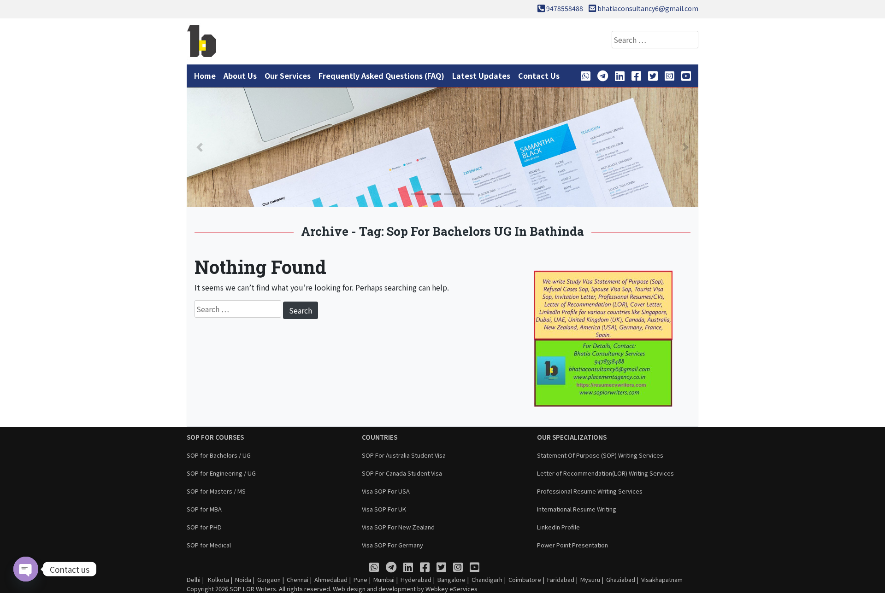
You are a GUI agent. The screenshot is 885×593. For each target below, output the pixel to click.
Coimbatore (524, 579)
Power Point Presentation (572, 545)
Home (205, 75)
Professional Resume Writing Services (590, 491)
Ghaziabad (620, 579)
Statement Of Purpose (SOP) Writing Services (600, 455)
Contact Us (539, 75)
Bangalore (451, 579)
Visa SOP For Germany (392, 545)
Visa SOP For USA (386, 491)
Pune (360, 579)
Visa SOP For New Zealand (398, 527)
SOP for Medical (209, 545)
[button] (199, 147)
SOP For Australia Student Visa (404, 455)
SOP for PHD (204, 527)
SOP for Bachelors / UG (219, 455)
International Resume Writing (576, 509)
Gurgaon (269, 579)
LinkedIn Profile (558, 527)
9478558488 (564, 8)
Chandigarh (487, 579)
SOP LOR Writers (253, 588)
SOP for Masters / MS (216, 491)
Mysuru (590, 579)
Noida (243, 579)
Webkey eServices (451, 588)
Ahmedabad (331, 579)
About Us (240, 75)
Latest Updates (481, 75)
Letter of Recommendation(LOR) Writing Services (605, 473)
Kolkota (217, 579)
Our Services (288, 75)
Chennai (297, 579)
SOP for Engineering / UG (221, 473)
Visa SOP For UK (384, 509)
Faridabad (560, 579)
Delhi (194, 579)
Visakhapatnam (662, 579)
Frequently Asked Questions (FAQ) (381, 75)
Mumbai (384, 579)
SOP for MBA (204, 509)
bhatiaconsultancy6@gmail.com (647, 8)
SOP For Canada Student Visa (402, 473)
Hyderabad (416, 579)
